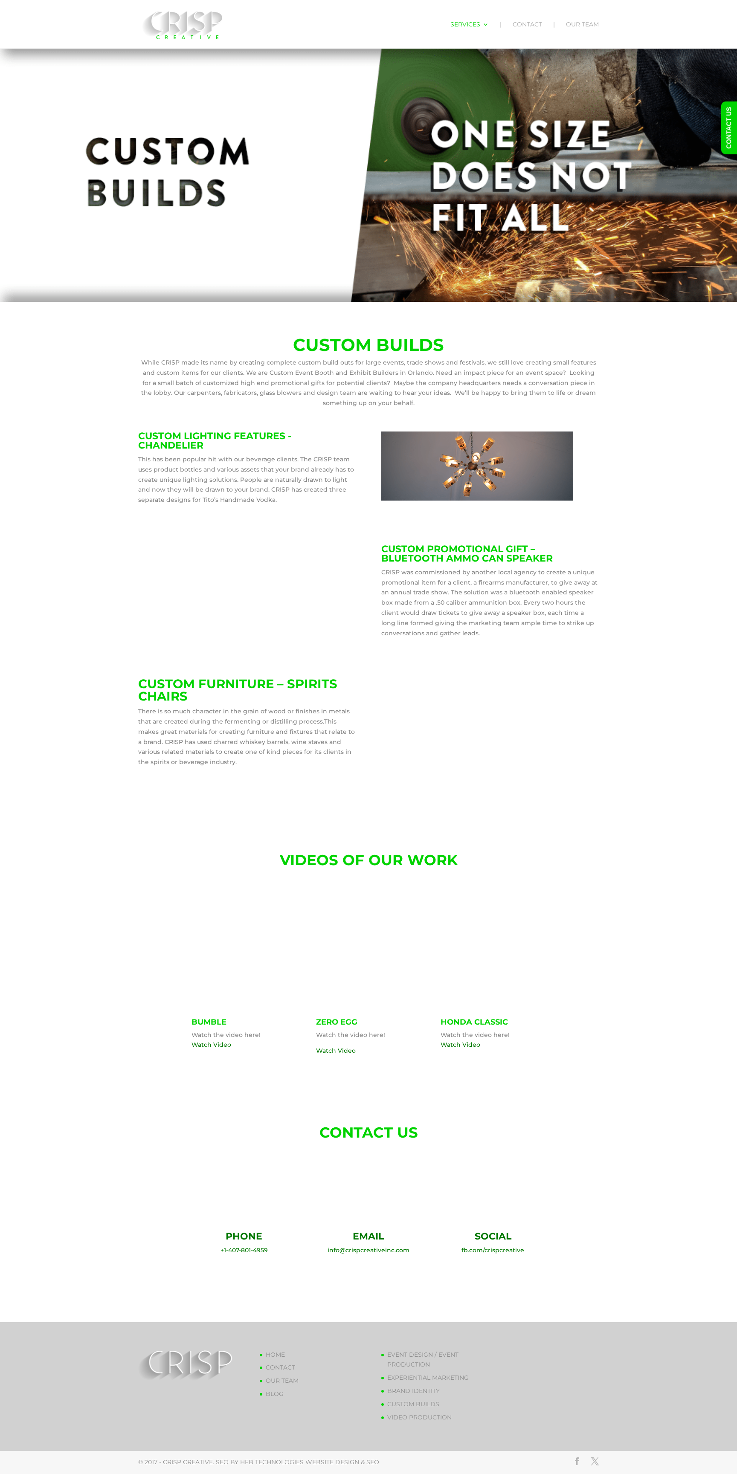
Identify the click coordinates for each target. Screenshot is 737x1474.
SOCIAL (493, 1236)
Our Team (582, 24)
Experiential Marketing (428, 1377)
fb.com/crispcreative (492, 1250)
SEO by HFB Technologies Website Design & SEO (297, 1462)
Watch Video (211, 1044)
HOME (275, 1354)
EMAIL (368, 1236)
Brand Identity (413, 1391)
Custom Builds (413, 1404)
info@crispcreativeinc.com (368, 1250)
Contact (527, 24)
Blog (275, 1394)
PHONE (244, 1236)
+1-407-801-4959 (244, 1250)
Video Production (419, 1417)
